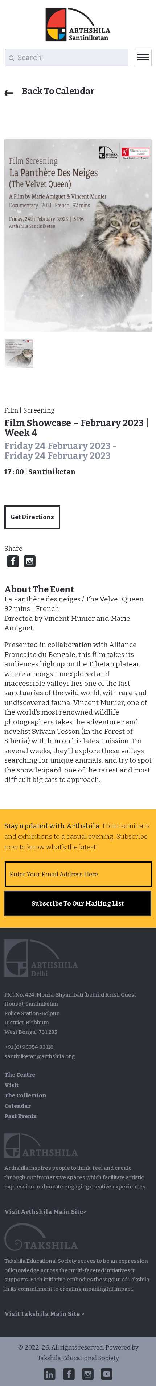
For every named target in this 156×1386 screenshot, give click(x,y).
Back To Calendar (57, 91)
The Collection (25, 1095)
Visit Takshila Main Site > (44, 1314)
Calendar (17, 1106)
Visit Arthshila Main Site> (45, 1212)
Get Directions (32, 517)
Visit (11, 1085)
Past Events (20, 1116)
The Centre (19, 1074)
